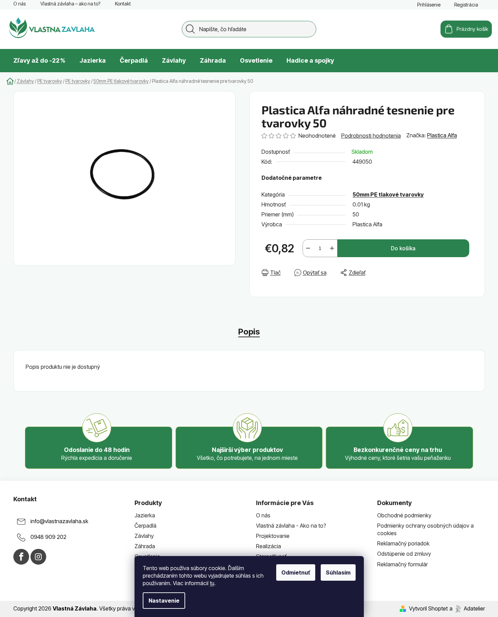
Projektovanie (273, 535)
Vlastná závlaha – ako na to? (70, 4)
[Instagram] (38, 557)
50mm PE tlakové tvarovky (388, 194)
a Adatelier (467, 608)
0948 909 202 (48, 536)
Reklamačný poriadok (403, 543)
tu (212, 583)
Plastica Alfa (442, 135)
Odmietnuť (295, 572)
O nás (19, 4)
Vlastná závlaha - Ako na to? (291, 525)
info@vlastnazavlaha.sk (59, 521)
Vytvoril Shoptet (428, 608)
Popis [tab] (249, 332)
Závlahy (144, 535)
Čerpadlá (145, 525)
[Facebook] (21, 557)
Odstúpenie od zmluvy (404, 553)
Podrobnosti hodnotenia (371, 135)
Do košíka (403, 248)
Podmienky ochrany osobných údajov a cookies (425, 529)
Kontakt (123, 4)
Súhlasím (338, 572)
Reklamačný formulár (402, 564)
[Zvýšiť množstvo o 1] (332, 248)
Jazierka (145, 515)
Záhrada (145, 546)
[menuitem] (39, 60)
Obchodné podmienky (404, 515)
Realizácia (268, 546)
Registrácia (466, 5)
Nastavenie (164, 600)
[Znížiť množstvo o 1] (308, 248)
